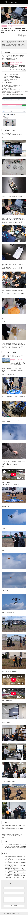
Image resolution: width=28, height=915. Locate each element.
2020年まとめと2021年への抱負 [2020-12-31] (14, 868)
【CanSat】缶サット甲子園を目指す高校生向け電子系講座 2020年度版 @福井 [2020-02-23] (15, 866)
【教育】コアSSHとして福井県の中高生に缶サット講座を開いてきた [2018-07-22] (15, 857)
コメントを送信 (14, 905)
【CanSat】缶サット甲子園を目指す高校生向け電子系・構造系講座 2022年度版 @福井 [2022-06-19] (15, 876)
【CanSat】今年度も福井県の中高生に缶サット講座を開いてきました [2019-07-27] (15, 863)
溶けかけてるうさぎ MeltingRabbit (12, 913)
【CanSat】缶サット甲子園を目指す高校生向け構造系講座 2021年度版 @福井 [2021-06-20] (15, 873)
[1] (16, 42)
